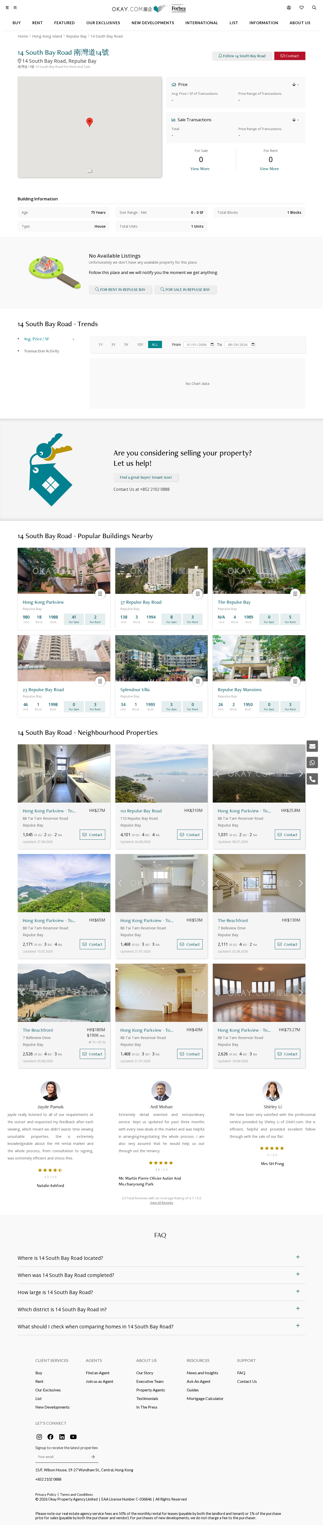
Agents (94, 1360)
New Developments (52, 1407)
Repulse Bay (76, 36)
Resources (198, 1360)
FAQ (241, 1372)
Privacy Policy (45, 1494)
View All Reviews (161, 1203)
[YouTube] (73, 1437)
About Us (146, 1360)
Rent (39, 1381)
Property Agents (150, 1389)
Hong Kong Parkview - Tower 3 (245, 811)
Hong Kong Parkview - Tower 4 (147, 920)
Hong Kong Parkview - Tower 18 (50, 920)
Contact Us (247, 1381)
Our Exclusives (48, 1389)
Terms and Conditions (76, 1494)
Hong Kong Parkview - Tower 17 (245, 1030)
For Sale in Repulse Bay (188, 289)
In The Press (146, 1407)
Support (246, 1360)
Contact (292, 55)
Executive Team (150, 1381)
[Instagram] (39, 1437)
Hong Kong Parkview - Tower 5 (50, 811)
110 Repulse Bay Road (141, 811)
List (38, 1398)
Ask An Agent (198, 1381)
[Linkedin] (62, 1437)
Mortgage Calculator (205, 1398)
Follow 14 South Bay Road (244, 55)
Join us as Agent (99, 1381)
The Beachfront (233, 920)
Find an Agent (98, 1372)
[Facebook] (50, 1437)
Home (23, 36)
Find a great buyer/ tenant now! (146, 477)
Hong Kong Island (47, 36)
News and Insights (202, 1372)
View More (200, 168)
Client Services (51, 1360)
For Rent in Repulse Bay (122, 289)
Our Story (144, 1372)
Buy (38, 1372)
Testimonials (147, 1398)
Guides (193, 1389)
